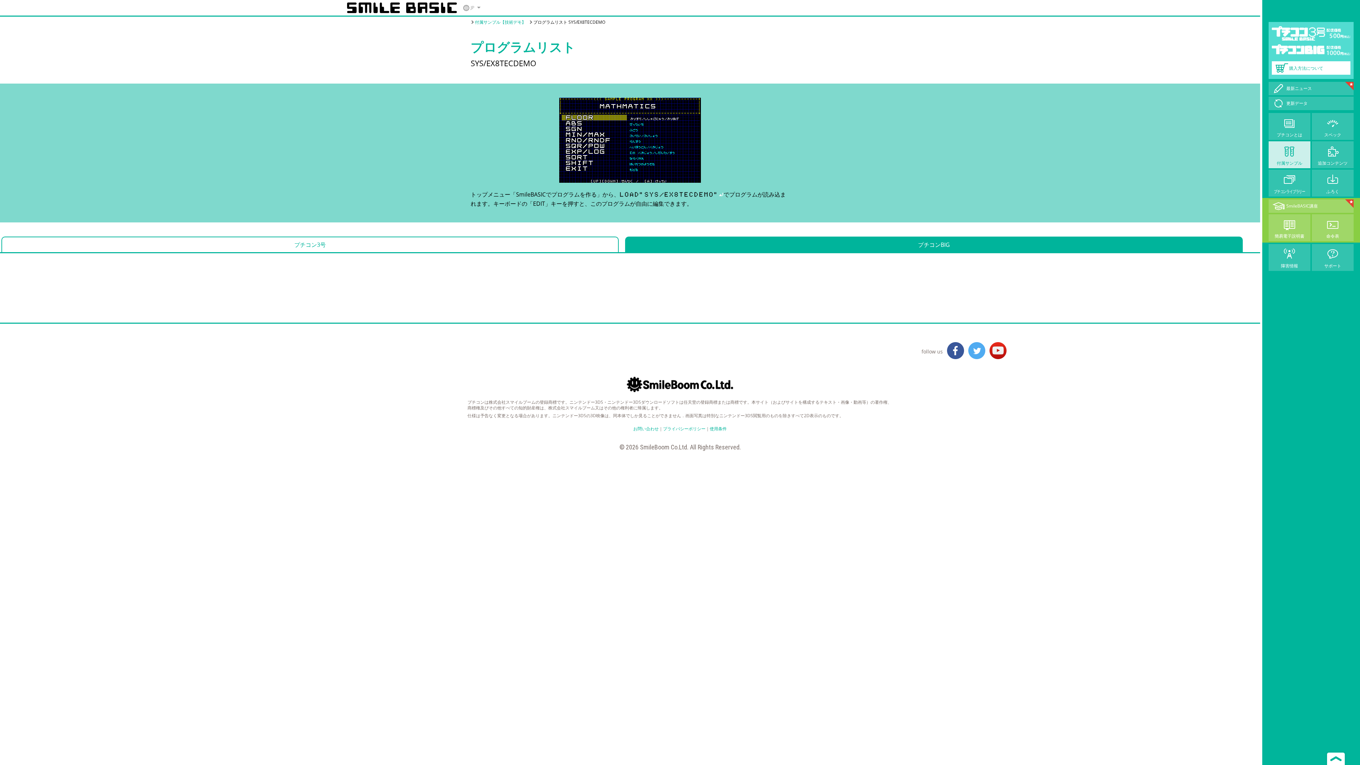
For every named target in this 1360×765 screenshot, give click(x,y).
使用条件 (718, 429)
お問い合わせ (646, 429)
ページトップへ (1336, 758)
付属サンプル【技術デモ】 (500, 22)
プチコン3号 (310, 245)
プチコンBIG (934, 245)
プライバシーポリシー (684, 429)
